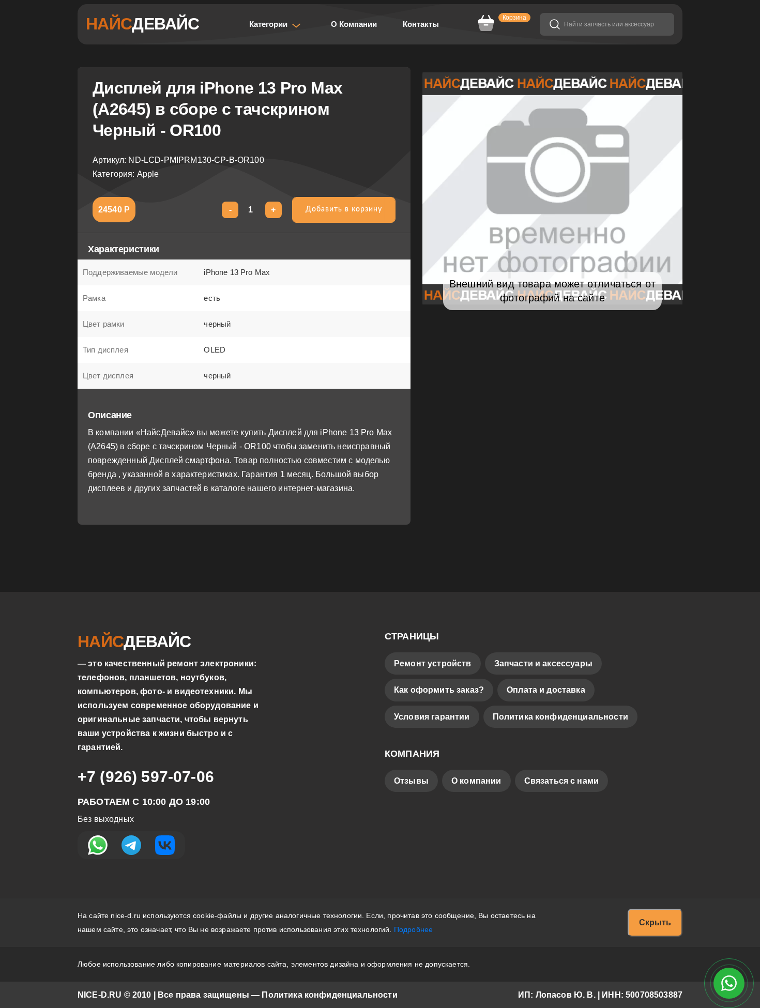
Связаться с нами (561, 780)
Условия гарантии (432, 716)
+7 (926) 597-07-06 (146, 776)
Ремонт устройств (433, 663)
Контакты (421, 24)
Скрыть (655, 922)
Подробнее (413, 929)
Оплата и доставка (546, 689)
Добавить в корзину (344, 209)
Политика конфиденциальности (560, 716)
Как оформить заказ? (439, 689)
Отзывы (411, 780)
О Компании (354, 24)
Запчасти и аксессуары (543, 663)
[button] (275, 24)
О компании (476, 780)
